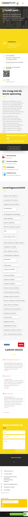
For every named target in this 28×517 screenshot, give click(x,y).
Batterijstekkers (7, 259)
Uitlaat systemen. (8, 265)
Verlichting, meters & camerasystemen (12, 308)
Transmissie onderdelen (9, 275)
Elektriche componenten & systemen (12, 226)
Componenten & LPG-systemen (11, 200)
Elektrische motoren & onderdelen (11, 288)
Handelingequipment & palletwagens (12, 214)
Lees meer (6, 370)
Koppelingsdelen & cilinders (10, 325)
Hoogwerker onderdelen (9, 279)
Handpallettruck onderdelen (10, 246)
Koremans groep (11, 155)
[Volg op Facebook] (14, 462)
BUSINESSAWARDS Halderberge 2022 (13, 363)
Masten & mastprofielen (9, 222)
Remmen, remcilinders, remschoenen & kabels (14, 300)
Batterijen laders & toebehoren (11, 195)
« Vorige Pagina (6, 412)
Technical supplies (12, 161)
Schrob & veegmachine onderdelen (11, 292)
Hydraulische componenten (10, 313)
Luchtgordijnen (8, 379)
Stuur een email (14, 148)
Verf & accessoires (8, 317)
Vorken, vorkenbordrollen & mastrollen (12, 334)
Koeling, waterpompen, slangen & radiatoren (14, 242)
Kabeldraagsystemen (9, 397)
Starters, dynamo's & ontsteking (11, 304)
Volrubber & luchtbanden (9, 283)
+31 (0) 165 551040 (10, 60)
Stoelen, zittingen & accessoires (11, 251)
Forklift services (11, 173)
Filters (5, 231)
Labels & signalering (8, 218)
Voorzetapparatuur (8, 208)
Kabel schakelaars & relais (9, 237)
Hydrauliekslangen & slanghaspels (11, 255)
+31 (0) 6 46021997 (10, 64)
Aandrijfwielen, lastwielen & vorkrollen (12, 330)
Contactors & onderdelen (9, 269)
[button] (18, 514)
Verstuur (20, 450)
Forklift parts (10, 167)
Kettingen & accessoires (9, 321)
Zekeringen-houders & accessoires (11, 296)
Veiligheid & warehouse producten (11, 204)
